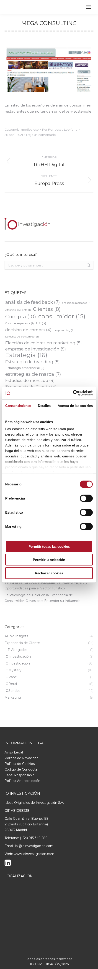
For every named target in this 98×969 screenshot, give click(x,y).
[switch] (86, 498)
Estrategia (26, 355)
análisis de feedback (32, 302)
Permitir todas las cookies (49, 546)
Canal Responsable (20, 775)
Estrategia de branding (32, 361)
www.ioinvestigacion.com (34, 854)
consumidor (61, 316)
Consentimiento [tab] (18, 405)
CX (41, 323)
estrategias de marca (33, 374)
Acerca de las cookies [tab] (75, 405)
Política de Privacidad (22, 758)
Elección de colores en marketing (43, 342)
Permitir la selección (49, 560)
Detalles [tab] (44, 405)
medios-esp (30, 129)
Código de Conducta (21, 769)
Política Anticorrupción (22, 781)
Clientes (47, 309)
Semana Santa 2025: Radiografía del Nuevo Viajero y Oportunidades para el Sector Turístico (46, 585)
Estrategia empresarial (24, 368)
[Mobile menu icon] (88, 7)
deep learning (64, 330)
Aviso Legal (14, 752)
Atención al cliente (18, 310)
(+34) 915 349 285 (33, 838)
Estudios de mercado (30, 380)
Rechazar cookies (49, 573)
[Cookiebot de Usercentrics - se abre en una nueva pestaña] (73, 393)
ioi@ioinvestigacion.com (34, 846)
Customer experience (19, 323)
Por (59, 129)
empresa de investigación (35, 349)
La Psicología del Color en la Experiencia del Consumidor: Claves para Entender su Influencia (42, 598)
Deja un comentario (41, 135)
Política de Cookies (20, 764)
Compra (20, 317)
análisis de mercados (76, 303)
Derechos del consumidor (22, 336)
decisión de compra (28, 329)
